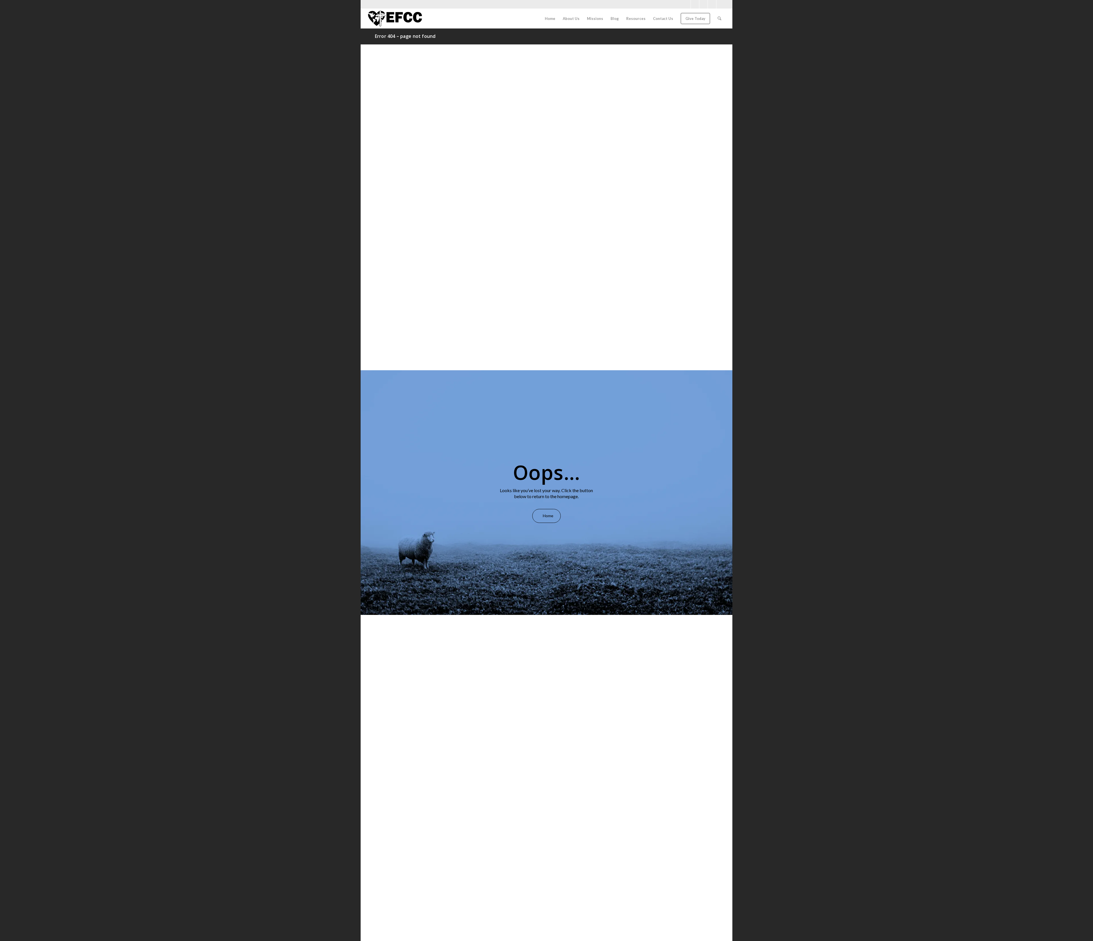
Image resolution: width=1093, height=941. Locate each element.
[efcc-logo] (395, 18)
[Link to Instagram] (695, 4)
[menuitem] (550, 18)
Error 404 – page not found (405, 36)
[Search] (719, 18)
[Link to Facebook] (686, 4)
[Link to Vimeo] (703, 4)
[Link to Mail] (712, 4)
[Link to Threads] (720, 4)
